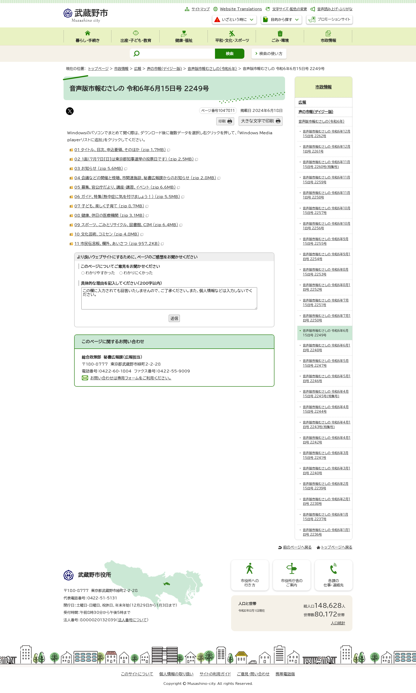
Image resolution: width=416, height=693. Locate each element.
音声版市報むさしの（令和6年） (212, 69)
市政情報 (121, 69)
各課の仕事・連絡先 (334, 583)
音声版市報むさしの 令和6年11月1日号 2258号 (326, 195)
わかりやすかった (100, 273)
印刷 (222, 121)
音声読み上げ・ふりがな (334, 9)
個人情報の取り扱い (176, 674)
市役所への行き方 (250, 583)
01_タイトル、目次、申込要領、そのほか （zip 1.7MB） (120, 150)
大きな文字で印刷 (257, 121)
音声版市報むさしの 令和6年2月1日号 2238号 (326, 501)
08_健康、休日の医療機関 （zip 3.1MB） (109, 215)
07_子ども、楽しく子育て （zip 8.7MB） (109, 206)
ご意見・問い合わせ (253, 674)
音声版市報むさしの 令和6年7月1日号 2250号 (327, 318)
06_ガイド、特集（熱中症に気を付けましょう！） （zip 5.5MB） (127, 197)
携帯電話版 (285, 674)
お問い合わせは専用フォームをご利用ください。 (130, 378)
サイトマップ (201, 9)
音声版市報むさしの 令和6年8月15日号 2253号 (325, 272)
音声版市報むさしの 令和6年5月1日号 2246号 (327, 378)
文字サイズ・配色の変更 (289, 9)
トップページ (98, 69)
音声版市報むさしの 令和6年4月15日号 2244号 (326, 409)
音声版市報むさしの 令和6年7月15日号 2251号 (326, 303)
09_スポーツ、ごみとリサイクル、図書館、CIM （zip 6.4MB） (126, 225)
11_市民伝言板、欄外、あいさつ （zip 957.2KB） (117, 243)
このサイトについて (137, 674)
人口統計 (338, 623)
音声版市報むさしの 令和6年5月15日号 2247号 (326, 363)
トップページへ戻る (336, 547)
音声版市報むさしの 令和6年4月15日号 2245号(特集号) (326, 394)
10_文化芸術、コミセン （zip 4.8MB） (106, 234)
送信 (174, 318)
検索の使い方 (270, 54)
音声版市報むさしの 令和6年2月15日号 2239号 (325, 486)
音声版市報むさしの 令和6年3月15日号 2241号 (325, 455)
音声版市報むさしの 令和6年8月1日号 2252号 (326, 287)
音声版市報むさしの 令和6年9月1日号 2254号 (326, 256)
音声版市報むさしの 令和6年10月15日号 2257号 (326, 210)
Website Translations (241, 9)
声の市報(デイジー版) (164, 69)
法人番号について (132, 620)
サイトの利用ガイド (215, 674)
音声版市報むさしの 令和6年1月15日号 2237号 (325, 517)
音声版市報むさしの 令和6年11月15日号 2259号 (326, 180)
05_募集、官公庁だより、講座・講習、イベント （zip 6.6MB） (125, 187)
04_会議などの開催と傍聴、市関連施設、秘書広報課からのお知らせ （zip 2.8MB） (145, 178)
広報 (137, 69)
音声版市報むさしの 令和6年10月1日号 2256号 (326, 226)
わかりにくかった (138, 273)
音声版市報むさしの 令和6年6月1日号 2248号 (326, 348)
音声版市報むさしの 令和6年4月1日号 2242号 (327, 440)
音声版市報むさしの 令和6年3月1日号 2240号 (326, 471)
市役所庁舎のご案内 (292, 583)
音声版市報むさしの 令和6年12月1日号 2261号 (326, 149)
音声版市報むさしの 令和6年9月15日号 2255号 (325, 241)
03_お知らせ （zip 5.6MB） (98, 168)
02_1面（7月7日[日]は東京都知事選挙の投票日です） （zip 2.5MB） (134, 159)
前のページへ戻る (297, 547)
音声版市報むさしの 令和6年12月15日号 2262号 (326, 134)
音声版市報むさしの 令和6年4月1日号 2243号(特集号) (327, 425)
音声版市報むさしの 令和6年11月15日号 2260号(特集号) (326, 164)
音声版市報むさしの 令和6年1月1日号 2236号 (326, 532)
